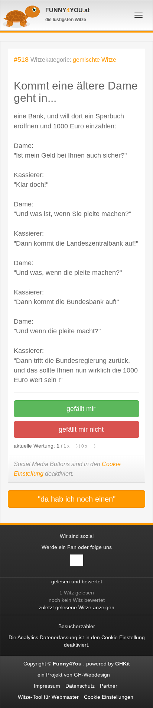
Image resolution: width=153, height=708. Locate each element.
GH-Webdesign (92, 675)
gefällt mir (80, 408)
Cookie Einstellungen (108, 697)
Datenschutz (80, 686)
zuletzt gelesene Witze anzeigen (76, 607)
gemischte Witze (94, 60)
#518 (21, 59)
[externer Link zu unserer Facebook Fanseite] (76, 560)
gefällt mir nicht (80, 429)
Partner (108, 686)
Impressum (47, 686)
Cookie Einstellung (123, 637)
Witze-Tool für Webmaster (48, 697)
